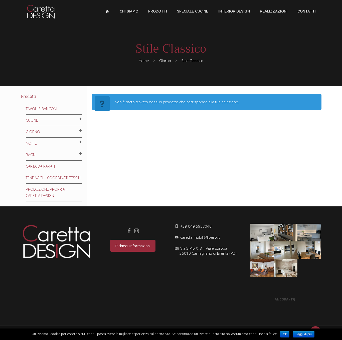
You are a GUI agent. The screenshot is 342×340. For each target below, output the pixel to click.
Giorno (165, 60)
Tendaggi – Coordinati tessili (53, 177)
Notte (31, 143)
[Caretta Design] (40, 11)
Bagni (31, 154)
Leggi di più (304, 334)
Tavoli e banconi (41, 108)
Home (144, 60)
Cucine (32, 120)
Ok (285, 334)
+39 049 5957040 (196, 226)
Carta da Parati (40, 166)
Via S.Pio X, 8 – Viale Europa (208, 251)
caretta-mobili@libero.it (200, 237)
